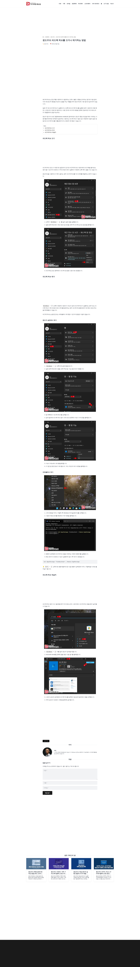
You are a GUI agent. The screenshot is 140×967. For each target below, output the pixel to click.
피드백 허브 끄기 (50, 128)
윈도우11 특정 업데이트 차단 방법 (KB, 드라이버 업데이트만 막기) (35, 873)
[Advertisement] (70, 85)
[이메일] (48, 752)
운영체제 (47, 37)
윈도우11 (53, 37)
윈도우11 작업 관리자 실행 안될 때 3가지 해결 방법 (81, 873)
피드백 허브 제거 (50, 130)
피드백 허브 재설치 (50, 132)
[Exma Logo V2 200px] (33, 3)
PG (55, 750)
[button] (114, 3)
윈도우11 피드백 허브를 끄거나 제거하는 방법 (66, 37)
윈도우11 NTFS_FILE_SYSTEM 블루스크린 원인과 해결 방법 (103, 873)
